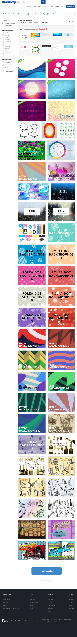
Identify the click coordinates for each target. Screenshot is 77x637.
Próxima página (47, 571)
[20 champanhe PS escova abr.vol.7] (61, 444)
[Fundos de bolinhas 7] (61, 275)
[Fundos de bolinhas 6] (32, 275)
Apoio (31, 605)
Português (51, 605)
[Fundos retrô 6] (61, 338)
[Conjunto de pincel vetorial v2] (31, 150)
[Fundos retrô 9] (61, 402)
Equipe (71, 602)
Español (50, 602)
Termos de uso (42, 622)
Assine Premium (54, 6)
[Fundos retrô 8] (32, 402)
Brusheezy (6, 599)
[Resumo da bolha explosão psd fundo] (32, 111)
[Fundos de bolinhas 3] (32, 317)
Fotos (34, 6)
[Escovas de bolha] (61, 171)
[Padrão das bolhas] (33, 191)
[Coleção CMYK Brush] (32, 232)
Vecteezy (6, 602)
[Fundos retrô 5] (32, 338)
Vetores (29, 6)
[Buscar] (43, 2)
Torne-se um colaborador (11, 608)
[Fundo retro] (32, 171)
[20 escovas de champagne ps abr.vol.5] (61, 508)
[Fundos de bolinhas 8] (32, 296)
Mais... (50, 611)
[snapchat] (25, 620)
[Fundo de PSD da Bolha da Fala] (61, 68)
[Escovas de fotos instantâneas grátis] (63, 191)
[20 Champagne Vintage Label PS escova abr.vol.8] (32, 529)
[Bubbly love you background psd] (61, 89)
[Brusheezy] (9, 2)
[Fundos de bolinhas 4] (32, 254)
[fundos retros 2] (61, 360)
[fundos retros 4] (61, 381)
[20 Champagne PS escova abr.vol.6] (32, 466)
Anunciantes (34, 602)
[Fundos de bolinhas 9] (61, 296)
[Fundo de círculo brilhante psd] (49, 130)
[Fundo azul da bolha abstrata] (32, 68)
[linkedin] (28, 620)
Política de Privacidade (55, 622)
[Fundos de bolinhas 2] (61, 232)
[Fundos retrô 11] (61, 423)
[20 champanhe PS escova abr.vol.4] (32, 508)
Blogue (71, 605)
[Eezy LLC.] (5, 620)
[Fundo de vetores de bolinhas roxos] (32, 444)
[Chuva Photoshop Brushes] (32, 211)
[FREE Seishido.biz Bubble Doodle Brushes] (61, 111)
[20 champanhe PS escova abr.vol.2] (32, 487)
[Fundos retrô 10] (32, 423)
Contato (71, 608)
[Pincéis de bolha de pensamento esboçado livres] (29, 130)
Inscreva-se (70, 6)
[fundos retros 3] (32, 381)
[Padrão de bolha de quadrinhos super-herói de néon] (67, 130)
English (50, 599)
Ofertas (32, 599)
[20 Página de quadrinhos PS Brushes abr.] (61, 529)
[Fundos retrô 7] (32, 360)
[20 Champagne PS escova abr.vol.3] (61, 487)
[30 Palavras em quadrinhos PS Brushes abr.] (32, 550)
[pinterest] (19, 620)
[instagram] (22, 620)
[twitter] (15, 620)
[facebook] (12, 620)
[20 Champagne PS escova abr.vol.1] (61, 466)
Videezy (5, 605)
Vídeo (39, 6)
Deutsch (50, 608)
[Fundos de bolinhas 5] (61, 254)
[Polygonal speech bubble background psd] (32, 89)
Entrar (62, 6)
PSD (44, 6)
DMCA (32, 608)
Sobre (71, 599)
